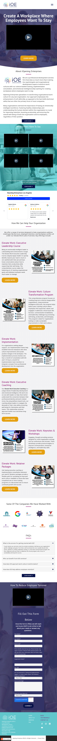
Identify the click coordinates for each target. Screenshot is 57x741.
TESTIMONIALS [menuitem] (45, 718)
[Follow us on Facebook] (42, 723)
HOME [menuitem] (30, 715)
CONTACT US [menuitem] (44, 720)
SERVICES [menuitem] (31, 720)
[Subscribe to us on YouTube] (42, 727)
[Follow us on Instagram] (45, 723)
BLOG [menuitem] (42, 715)
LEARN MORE (28, 58)
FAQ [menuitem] (30, 722)
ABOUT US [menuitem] (32, 718)
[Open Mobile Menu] (52, 5)
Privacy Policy (41, 738)
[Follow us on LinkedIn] (49, 723)
